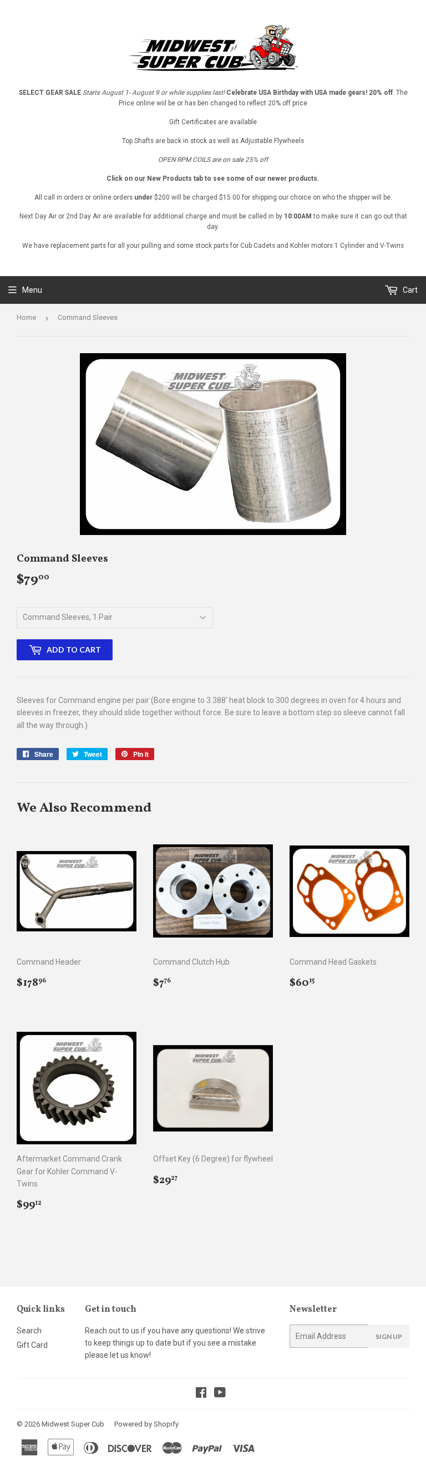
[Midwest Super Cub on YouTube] (220, 1393)
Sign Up (389, 1336)
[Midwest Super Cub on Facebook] (201, 1393)
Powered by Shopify (146, 1424)
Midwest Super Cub (73, 1424)
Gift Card (32, 1345)
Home (26, 317)
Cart (409, 290)
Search (29, 1330)
